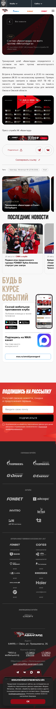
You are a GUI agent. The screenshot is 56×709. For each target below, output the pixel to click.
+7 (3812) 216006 (30, 653)
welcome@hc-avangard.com (28, 664)
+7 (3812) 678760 (46, 653)
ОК (28, 701)
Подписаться (28, 418)
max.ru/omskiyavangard (28, 356)
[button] (15, 150)
